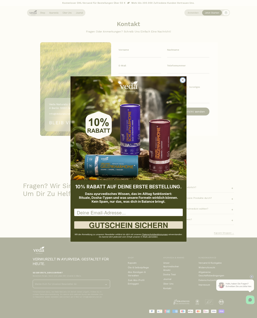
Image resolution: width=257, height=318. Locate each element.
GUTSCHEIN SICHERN (128, 225)
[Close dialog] (182, 80)
